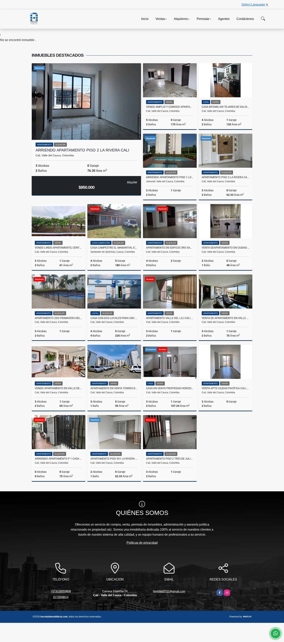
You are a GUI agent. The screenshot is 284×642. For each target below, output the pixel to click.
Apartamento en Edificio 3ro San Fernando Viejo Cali (170, 247)
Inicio (145, 18)
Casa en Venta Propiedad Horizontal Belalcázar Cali (170, 388)
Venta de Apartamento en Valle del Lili (225, 318)
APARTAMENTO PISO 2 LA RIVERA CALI (225, 177)
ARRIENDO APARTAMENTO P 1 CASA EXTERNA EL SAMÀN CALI (58, 458)
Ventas (160, 18)
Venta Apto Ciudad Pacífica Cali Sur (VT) (225, 388)
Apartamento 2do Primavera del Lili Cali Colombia (58, 318)
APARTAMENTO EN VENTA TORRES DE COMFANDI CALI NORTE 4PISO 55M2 (114, 388)
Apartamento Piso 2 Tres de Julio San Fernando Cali (170, 458)
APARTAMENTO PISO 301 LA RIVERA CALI (114, 458)
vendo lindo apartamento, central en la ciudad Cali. (58, 247)
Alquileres (181, 18)
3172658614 (60, 597)
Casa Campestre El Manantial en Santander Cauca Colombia (114, 247)
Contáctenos (245, 18)
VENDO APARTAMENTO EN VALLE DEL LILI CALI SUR (58, 388)
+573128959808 (61, 591)
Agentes (224, 18)
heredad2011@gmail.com (169, 591)
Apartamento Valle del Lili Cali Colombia (170, 318)
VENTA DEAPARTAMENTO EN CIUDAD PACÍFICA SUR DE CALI (225, 247)
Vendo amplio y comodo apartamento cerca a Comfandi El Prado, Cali (170, 106)
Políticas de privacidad (142, 542)
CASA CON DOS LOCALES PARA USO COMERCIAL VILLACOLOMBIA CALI (114, 318)
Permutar (203, 18)
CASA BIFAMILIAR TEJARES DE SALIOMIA (225, 106)
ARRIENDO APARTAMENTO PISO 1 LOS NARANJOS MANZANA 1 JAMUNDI (170, 177)
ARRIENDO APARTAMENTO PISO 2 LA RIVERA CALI (82, 150)
